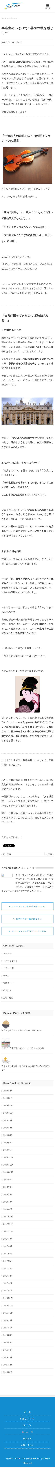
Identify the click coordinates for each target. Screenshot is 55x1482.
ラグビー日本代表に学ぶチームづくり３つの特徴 (23, 1048)
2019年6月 (8, 1135)
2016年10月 (8, 1313)
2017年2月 (8, 1283)
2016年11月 (8, 1305)
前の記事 (7, 854)
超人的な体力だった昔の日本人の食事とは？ (21, 1030)
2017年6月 (8, 1254)
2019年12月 (8, 1105)
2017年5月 (8, 1261)
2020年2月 (8, 1091)
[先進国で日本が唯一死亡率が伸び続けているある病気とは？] (6, 1058)
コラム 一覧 (8, 968)
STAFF (7, 43)
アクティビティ (10, 961)
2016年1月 (8, 1372)
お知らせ (7, 953)
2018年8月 (8, 1179)
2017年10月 (8, 1231)
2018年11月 (8, 1165)
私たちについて (27, 1418)
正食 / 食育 (8, 998)
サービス (27, 1425)
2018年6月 (8, 1187)
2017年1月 (8, 1291)
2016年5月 (8, 1342)
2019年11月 (8, 1113)
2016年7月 (8, 1328)
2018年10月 (8, 1172)
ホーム (27, 1412)
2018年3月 (8, 1202)
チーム (6, 975)
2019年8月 (8, 1128)
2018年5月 (8, 1194)
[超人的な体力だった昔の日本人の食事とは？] (6, 1022)
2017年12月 (8, 1217)
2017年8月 (8, 1246)
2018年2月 (8, 1209)
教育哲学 (7, 990)
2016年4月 (8, 1350)
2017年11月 (8, 1224)
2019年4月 (8, 1142)
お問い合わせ (27, 1445)
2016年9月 (8, 1320)
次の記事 (48, 854)
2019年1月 (8, 1150)
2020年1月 (8, 1098)
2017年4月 (8, 1268)
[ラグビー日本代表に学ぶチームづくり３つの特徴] (6, 1040)
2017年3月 (8, 1276)
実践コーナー (9, 983)
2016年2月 (8, 1365)
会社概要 (27, 1438)
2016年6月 (8, 1335)
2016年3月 (8, 1357)
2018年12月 (8, 1157)
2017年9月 (8, 1239)
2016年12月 (8, 1298)
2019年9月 (8, 1120)
